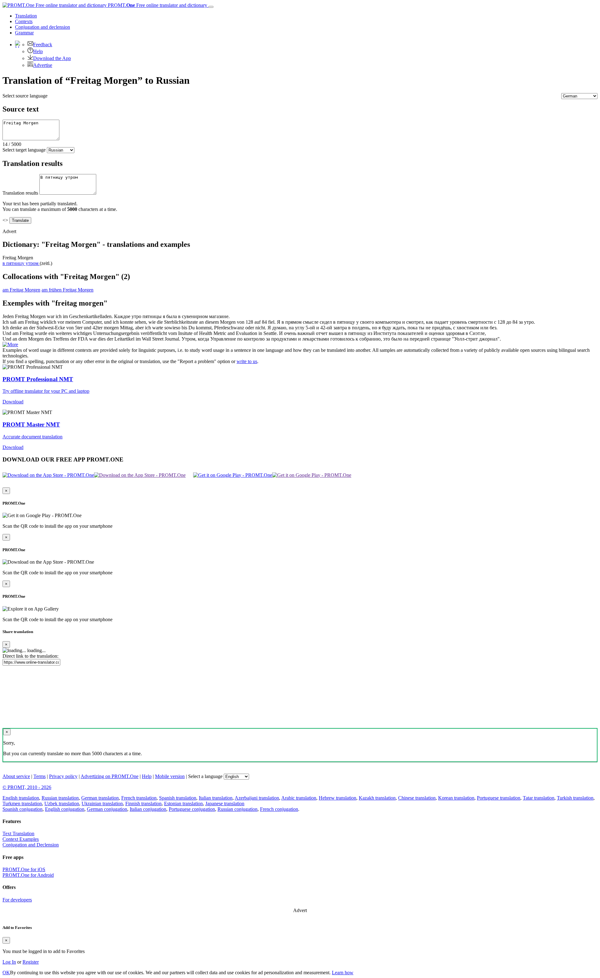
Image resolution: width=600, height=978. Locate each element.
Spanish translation (177, 798)
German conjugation (107, 809)
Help (38, 51)
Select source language (25, 95)
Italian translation (215, 798)
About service (16, 776)
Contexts (23, 21)
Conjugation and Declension (30, 844)
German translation (100, 798)
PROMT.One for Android (28, 875)
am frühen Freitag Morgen (67, 289)
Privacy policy (63, 776)
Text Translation (18, 833)
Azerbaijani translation (257, 798)
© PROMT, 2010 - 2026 (26, 787)
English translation (20, 798)
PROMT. (157, 5)
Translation (26, 15)
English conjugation (64, 809)
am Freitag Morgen (21, 289)
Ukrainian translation (102, 803)
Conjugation (42, 27)
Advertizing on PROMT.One (109, 776)
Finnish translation (143, 803)
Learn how (342, 972)
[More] (10, 344)
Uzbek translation (61, 803)
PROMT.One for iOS (23, 869)
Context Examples (20, 839)
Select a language (205, 776)
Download (12, 401)
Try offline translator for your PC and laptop (45, 391)
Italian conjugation (148, 809)
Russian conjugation (238, 809)
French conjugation (279, 809)
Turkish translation (575, 798)
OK (6, 972)
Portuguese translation (498, 798)
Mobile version (170, 776)
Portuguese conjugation (192, 809)
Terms (39, 776)
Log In (9, 962)
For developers (17, 899)
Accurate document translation (32, 436)
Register (30, 962)
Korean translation (456, 798)
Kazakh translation (377, 798)
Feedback (42, 44)
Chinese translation (417, 798)
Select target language (24, 149)
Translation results (20, 193)
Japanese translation (224, 803)
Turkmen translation (22, 803)
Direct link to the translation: (30, 656)
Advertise (42, 65)
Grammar (24, 32)
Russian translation (60, 798)
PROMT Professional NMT (37, 379)
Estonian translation (183, 803)
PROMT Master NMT (31, 424)
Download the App (52, 58)
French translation (139, 798)
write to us (247, 361)
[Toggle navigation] (210, 7)
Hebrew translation (337, 798)
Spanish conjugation (22, 809)
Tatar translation (538, 798)
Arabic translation (298, 798)
